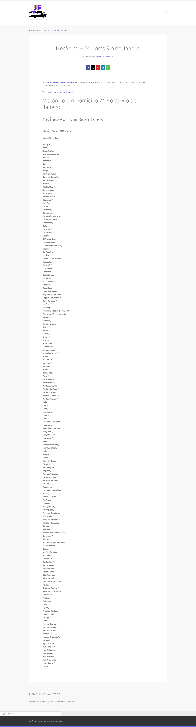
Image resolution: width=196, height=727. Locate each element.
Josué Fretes (33, 721)
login (48, 701)
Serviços (109, 56)
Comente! (97, 56)
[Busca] (165, 10)
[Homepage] (38, 13)
